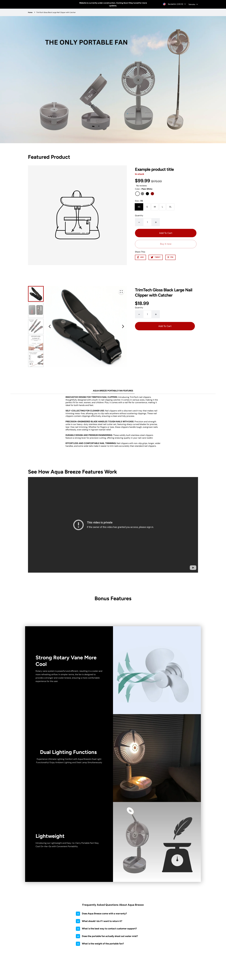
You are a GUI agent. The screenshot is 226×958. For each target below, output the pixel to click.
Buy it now (165, 243)
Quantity (139, 215)
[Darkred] (152, 194)
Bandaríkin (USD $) (175, 4)
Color (143, 189)
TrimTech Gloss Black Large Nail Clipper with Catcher (56, 12)
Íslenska (192, 4)
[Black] (147, 194)
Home (30, 12)
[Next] (123, 326)
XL (170, 206)
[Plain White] (137, 194)
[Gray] (142, 194)
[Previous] (50, 326)
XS (139, 206)
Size (139, 201)
